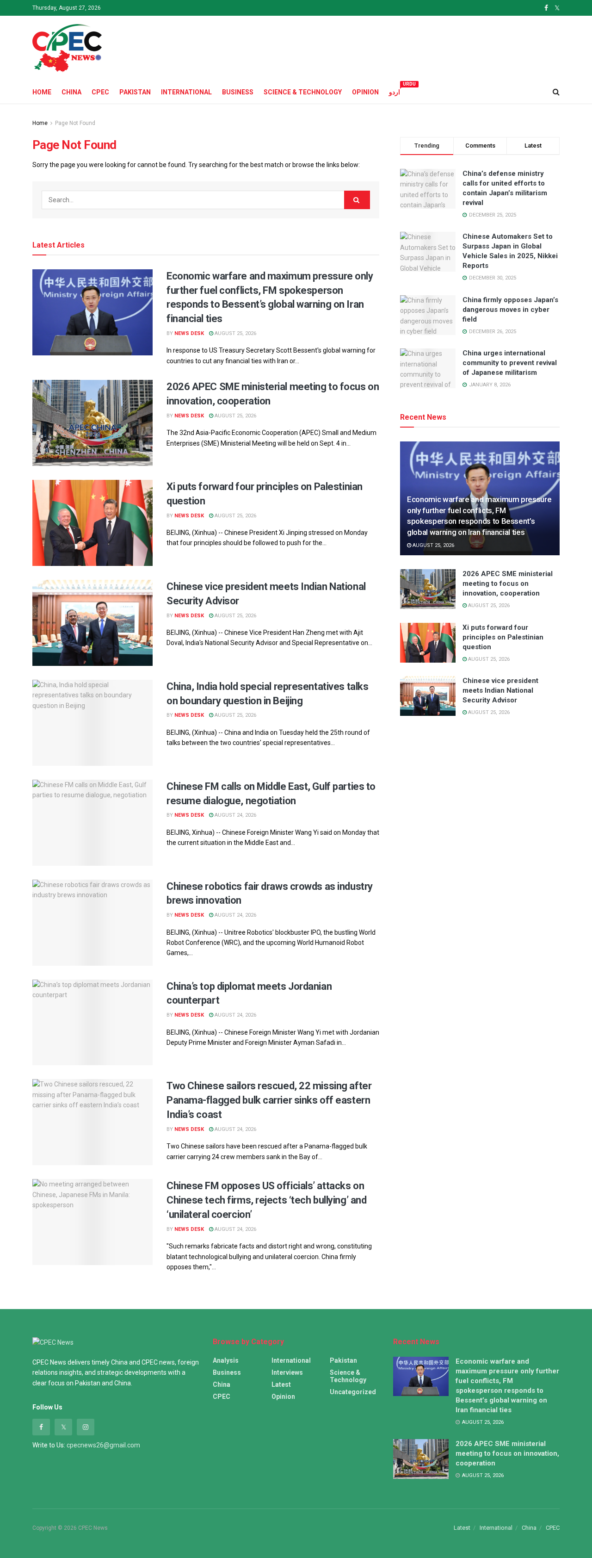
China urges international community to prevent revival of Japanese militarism (509, 363)
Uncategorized (353, 1392)
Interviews (287, 1372)
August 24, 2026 (234, 815)
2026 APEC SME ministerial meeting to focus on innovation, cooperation (507, 583)
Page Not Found (75, 123)
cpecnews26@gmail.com (103, 1445)
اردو (394, 91)
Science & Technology (303, 92)
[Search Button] (357, 200)
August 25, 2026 (234, 333)
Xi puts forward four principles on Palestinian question (502, 637)
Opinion (365, 92)
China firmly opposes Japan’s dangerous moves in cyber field (510, 309)
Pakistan (135, 92)
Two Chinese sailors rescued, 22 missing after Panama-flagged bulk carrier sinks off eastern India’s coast (268, 1100)
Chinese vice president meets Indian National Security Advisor (500, 690)
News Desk (189, 333)
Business (237, 92)
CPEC (100, 92)
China (71, 92)
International (186, 92)
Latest (281, 1384)
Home (41, 92)
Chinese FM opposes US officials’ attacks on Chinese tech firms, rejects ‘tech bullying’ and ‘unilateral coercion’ (266, 1200)
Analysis (226, 1360)
